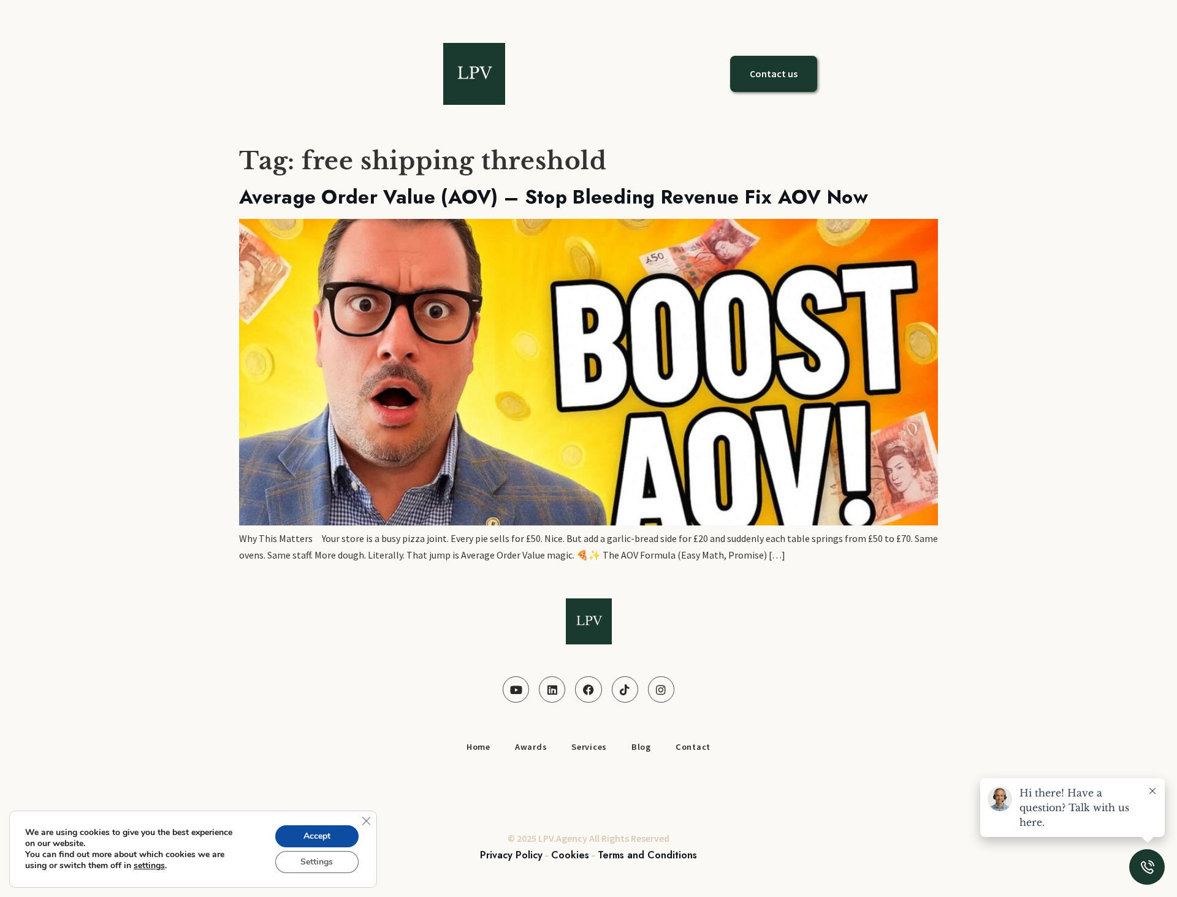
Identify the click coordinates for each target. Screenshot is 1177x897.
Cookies (570, 855)
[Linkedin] (552, 689)
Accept (316, 836)
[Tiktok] (625, 689)
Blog (641, 746)
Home (478, 746)
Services (589, 746)
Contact (693, 746)
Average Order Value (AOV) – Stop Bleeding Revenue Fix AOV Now (553, 197)
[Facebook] (588, 689)
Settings (316, 862)
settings (149, 865)
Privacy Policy (511, 855)
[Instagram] (661, 689)
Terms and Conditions (647, 855)
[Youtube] (516, 689)
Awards (531, 746)
